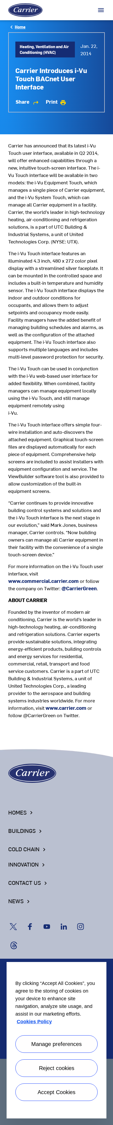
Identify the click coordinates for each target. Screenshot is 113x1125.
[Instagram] (84, 921)
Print (56, 101)
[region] (56, 1038)
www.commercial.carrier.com (43, 580)
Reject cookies (56, 1068)
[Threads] (16, 940)
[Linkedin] (67, 921)
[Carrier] (32, 772)
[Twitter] (16, 921)
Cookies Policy (34, 1021)
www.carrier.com (66, 707)
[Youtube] (50, 921)
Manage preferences (56, 1044)
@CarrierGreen (79, 588)
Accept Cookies (56, 1092)
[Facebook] (33, 921)
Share (27, 101)
